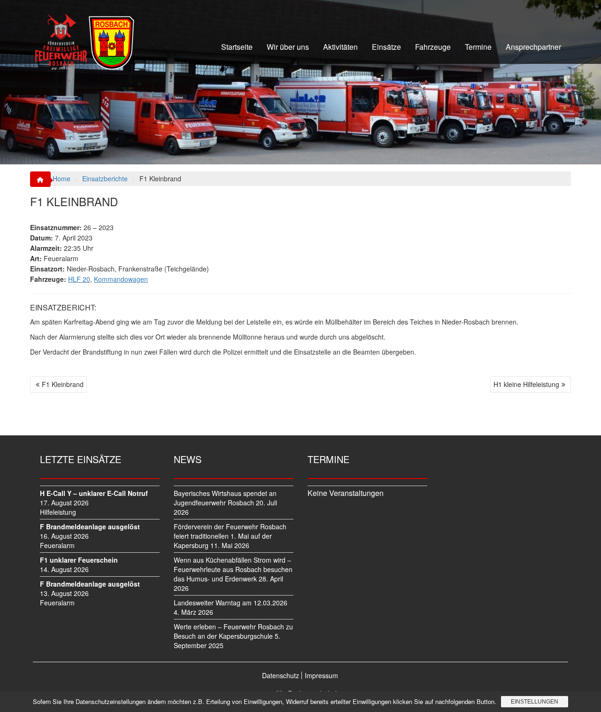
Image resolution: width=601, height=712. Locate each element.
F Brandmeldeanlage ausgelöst (90, 526)
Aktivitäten (340, 46)
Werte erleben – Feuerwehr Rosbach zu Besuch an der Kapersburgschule (233, 631)
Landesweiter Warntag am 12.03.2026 (230, 602)
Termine (478, 46)
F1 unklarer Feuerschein (79, 560)
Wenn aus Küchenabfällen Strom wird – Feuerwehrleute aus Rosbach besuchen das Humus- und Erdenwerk (233, 569)
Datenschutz (280, 675)
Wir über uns (288, 46)
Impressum (321, 675)
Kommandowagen (121, 279)
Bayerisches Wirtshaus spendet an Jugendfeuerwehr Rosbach (225, 497)
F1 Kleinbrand (63, 384)
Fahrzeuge (433, 46)
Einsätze (386, 46)
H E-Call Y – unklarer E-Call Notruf (94, 493)
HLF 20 (79, 279)
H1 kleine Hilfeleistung (526, 384)
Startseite (237, 46)
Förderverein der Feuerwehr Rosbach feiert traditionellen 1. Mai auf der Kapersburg (230, 536)
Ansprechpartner (533, 46)
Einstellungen (534, 701)
